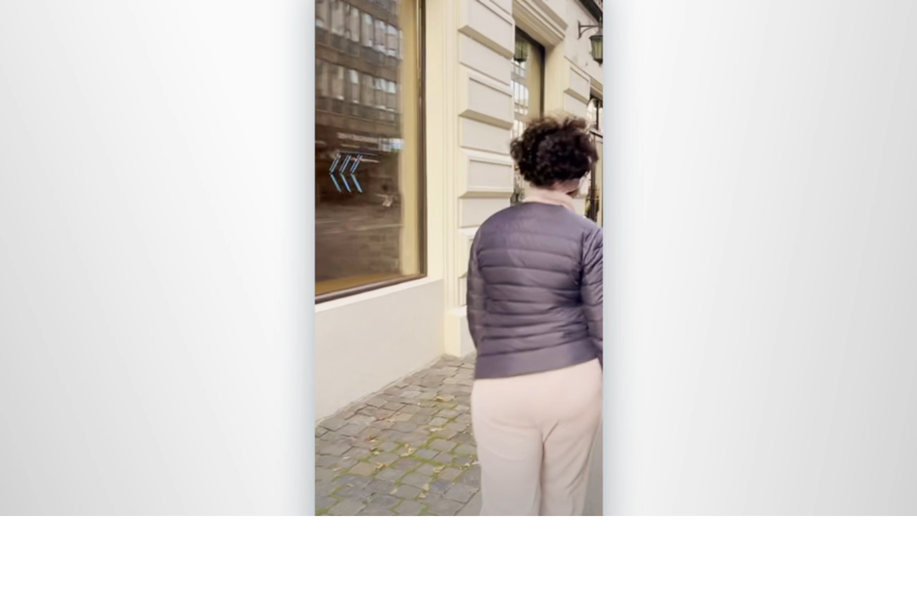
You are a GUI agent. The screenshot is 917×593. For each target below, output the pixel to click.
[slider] (480, 505)
